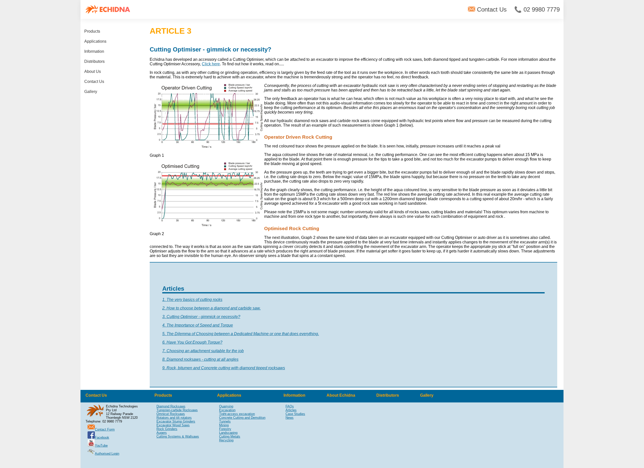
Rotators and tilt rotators (174, 418)
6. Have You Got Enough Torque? (192, 342)
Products (92, 31)
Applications (95, 41)
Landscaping (228, 433)
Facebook (102, 437)
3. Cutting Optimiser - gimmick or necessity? (201, 317)
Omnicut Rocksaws (170, 414)
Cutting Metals (229, 436)
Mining (224, 425)
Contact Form (105, 429)
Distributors (94, 61)
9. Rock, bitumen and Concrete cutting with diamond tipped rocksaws (223, 368)
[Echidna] (107, 9)
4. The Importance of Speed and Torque (197, 325)
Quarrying (226, 406)
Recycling (226, 440)
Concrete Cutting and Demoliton (242, 418)
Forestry (225, 429)
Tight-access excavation (237, 414)
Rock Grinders (166, 429)
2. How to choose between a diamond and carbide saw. (211, 308)
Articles (291, 410)
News (290, 418)
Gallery (90, 91)
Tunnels (225, 421)
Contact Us (491, 9)
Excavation (227, 410)
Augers (161, 433)
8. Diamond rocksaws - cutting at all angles (200, 359)
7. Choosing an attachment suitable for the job (203, 351)
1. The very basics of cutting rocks (192, 299)
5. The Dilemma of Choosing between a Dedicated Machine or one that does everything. (240, 334)
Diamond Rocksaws (170, 406)
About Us (92, 71)
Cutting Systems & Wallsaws (177, 436)
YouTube (101, 445)
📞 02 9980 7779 (537, 9)
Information (94, 51)
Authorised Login (107, 453)
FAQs (290, 406)
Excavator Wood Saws (173, 425)
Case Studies (295, 414)
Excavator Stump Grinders (175, 421)
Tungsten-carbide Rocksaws (177, 410)
